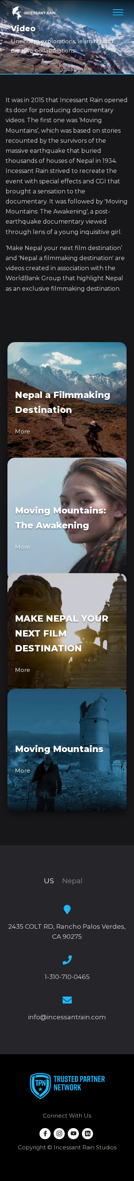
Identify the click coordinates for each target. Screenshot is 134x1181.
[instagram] (59, 1133)
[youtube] (73, 1133)
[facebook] (45, 1133)
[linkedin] (87, 1133)
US (49, 880)
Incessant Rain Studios (85, 1147)
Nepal (72, 880)
